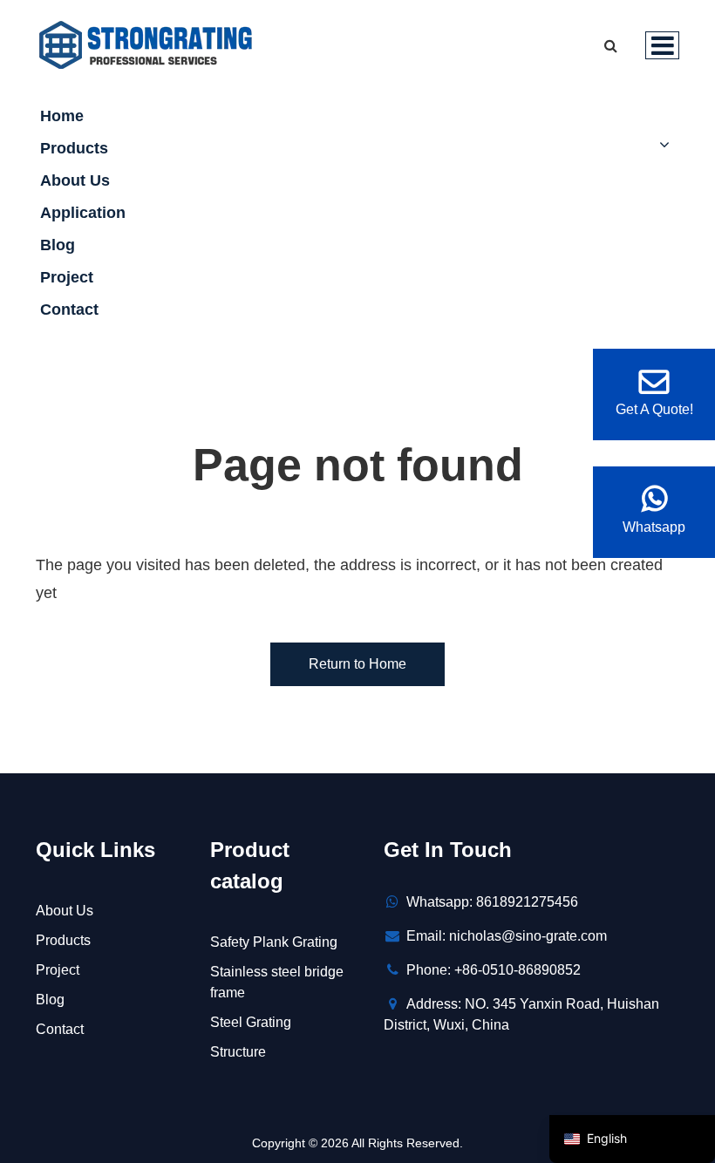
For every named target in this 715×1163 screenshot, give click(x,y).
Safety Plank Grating (273, 942)
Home (62, 116)
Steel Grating (250, 1022)
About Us (75, 180)
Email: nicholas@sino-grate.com (506, 935)
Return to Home (357, 663)
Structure (238, 1051)
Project (66, 277)
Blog (57, 245)
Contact (69, 309)
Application (83, 212)
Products (74, 148)
